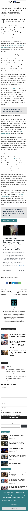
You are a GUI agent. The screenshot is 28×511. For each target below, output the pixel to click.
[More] (22, 283)
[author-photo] (14, 305)
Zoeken (14, 423)
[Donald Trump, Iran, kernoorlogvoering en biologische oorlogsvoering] (4, 474)
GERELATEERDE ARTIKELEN (8, 329)
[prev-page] (2, 359)
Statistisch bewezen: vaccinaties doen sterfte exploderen (7, 293)
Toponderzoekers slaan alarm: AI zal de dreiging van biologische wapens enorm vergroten (17, 336)
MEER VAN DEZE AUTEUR (8, 331)
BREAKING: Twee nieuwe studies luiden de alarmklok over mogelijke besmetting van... (18, 487)
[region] (14, 500)
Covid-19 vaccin (14, 277)
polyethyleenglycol (12, 158)
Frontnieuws (14, 307)
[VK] (16, 283)
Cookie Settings (14, 508)
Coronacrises (7, 277)
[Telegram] (13, 283)
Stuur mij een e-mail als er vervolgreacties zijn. (11, 415)
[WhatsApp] (19, 283)
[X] (10, 283)
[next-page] (4, 359)
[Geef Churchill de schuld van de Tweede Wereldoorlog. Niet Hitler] (4, 443)
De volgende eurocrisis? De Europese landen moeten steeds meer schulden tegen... (17, 456)
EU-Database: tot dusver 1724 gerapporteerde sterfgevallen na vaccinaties (20, 293)
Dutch (17, 1)
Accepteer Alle (14, 504)
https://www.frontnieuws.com (14, 309)
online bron (12, 88)
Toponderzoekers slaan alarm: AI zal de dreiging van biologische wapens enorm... (17, 481)
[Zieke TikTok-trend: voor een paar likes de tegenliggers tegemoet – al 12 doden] (4, 450)
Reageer (7, 380)
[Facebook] (7, 283)
